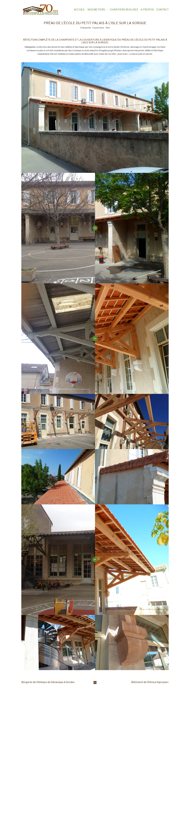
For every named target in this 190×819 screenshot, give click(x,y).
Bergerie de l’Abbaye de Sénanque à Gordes (48, 682)
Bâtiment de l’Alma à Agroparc (150, 682)
